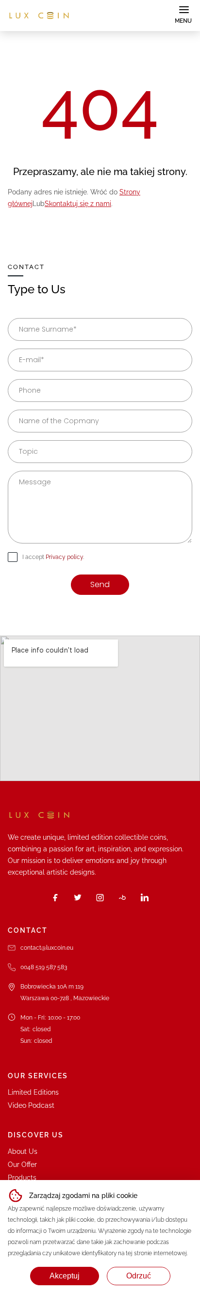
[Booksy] (122, 897)
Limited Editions (33, 1092)
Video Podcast (31, 1105)
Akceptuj (65, 1276)
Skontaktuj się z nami (78, 204)
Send (100, 584)
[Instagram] (100, 897)
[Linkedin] (145, 897)
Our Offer (22, 1164)
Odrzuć (138, 1276)
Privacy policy (64, 557)
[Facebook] (55, 897)
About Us (22, 1151)
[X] (78, 897)
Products (22, 1177)
